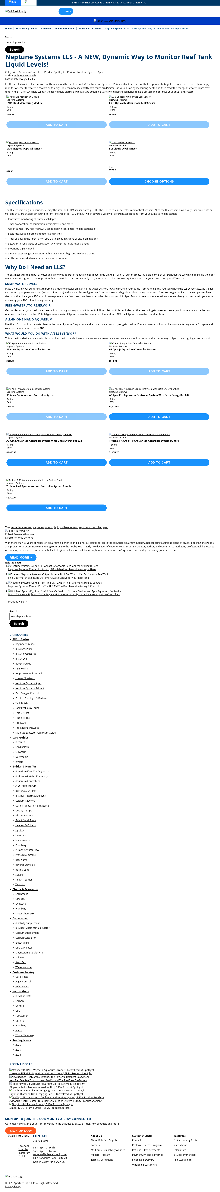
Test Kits (20, 884)
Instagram (24, 1152)
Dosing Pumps (23, 810)
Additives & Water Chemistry (31, 776)
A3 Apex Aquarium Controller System (28, 349)
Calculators (179, 1150)
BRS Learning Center (26, 28)
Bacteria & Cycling (25, 790)
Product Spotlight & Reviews (60, 72)
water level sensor (21, 527)
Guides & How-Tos (65, 28)
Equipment (21, 894)
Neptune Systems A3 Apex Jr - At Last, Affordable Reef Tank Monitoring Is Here (52, 569)
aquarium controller (90, 527)
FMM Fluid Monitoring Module (24, 103)
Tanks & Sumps (23, 879)
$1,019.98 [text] (11, 452)
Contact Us (138, 1140)
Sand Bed (20, 962)
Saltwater (46, 28)
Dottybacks (21, 756)
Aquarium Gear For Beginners (32, 771)
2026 (18, 1044)
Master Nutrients (25, 678)
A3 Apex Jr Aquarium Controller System (132, 349)
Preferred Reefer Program (147, 1145)
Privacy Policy (13, 1186)
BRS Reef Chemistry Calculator (32, 927)
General (19, 1005)
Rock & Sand (22, 869)
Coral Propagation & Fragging (32, 805)
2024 (18, 1054)
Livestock (20, 835)
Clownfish (20, 752)
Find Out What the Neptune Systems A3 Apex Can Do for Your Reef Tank (48, 577)
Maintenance (22, 840)
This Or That (22, 713)
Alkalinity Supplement (27, 923)
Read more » (21, 557)
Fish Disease (22, 986)
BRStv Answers (23, 648)
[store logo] (18, 11)
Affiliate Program (100, 1154)
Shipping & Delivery (143, 1159)
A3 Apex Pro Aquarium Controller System (30, 395)
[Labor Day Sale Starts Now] (110, 21)
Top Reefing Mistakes (27, 727)
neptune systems (43, 527)
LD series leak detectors (117, 210)
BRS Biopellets (23, 996)
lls (55, 527)
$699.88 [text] (10, 361)
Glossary (20, 898)
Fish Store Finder (182, 1159)
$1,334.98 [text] (114, 406)
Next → (23, 601)
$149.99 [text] (10, 114)
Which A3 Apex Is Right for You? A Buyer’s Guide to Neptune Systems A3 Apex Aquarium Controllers (64, 594)
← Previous (12, 601)
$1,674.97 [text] (114, 452)
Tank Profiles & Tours (27, 708)
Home (8, 28)
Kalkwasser (21, 1015)
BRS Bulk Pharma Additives (30, 795)
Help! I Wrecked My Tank (29, 673)
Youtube (23, 1149)
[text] (9, 110)
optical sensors (144, 210)
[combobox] (110, 42)
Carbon (19, 1001)
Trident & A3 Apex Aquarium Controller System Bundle (38, 486)
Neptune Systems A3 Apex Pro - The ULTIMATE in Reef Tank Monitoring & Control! (53, 586)
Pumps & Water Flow (27, 850)
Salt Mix (19, 874)
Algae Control (23, 981)
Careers (95, 1145)
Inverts (19, 761)
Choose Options (159, 181)
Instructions (180, 1145)
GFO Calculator (23, 947)
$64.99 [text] (112, 114)
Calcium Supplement (27, 932)
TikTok (22, 1156)
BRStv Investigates (25, 653)
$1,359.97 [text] (11, 497)
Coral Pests (21, 976)
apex (105, 527)
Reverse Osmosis (25, 864)
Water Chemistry (24, 913)
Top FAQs (20, 722)
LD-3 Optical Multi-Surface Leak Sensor (132, 103)
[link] (206, 11)
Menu (68, 11)
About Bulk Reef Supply (104, 1140)
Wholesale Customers (144, 1164)
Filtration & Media (25, 815)
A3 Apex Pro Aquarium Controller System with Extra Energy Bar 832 (149, 395)
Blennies (20, 742)
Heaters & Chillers (25, 825)
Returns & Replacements (146, 1150)
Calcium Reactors (25, 800)
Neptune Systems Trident (29, 688)
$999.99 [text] (10, 406)
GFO (17, 1010)
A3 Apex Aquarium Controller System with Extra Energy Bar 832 (44, 440)
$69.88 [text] (112, 169)
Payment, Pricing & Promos (147, 1154)
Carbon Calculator (25, 937)
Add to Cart (159, 416)
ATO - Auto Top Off (25, 785)
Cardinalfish (22, 747)
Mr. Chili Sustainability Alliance (108, 1150)
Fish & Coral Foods (25, 820)
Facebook (24, 1146)
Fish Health (21, 668)
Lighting (19, 830)
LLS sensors (16, 210)
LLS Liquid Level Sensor (123, 148)
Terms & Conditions (102, 1159)
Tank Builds (21, 703)
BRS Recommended (184, 1154)
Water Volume (23, 967)
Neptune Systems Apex (90, 72)
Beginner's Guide (25, 644)
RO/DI (18, 1030)
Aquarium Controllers (90, 28)
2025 (18, 1049)
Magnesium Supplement (29, 952)
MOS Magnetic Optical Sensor (24, 148)
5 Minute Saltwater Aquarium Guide (35, 732)
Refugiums (21, 859)
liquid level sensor (67, 527)
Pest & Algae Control (27, 693)
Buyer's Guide (23, 663)
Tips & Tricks (22, 717)
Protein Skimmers (25, 855)
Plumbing (20, 845)
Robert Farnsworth (25, 75)
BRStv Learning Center (186, 1140)
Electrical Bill (22, 942)
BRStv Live (21, 658)
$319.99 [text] (113, 361)
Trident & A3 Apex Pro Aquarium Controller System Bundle (144, 440)
